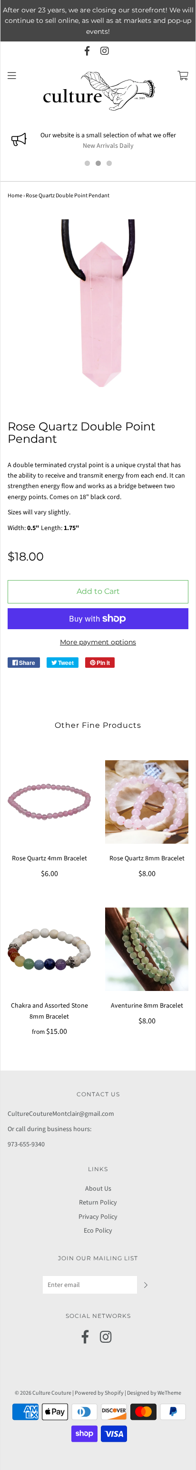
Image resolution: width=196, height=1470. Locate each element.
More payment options (98, 642)
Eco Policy (98, 1230)
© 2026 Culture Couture (43, 1393)
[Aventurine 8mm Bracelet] (146, 949)
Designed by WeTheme (154, 1393)
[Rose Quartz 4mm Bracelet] (49, 802)
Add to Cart (98, 591)
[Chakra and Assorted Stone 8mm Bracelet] (49, 949)
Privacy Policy (98, 1217)
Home (15, 196)
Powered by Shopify (99, 1393)
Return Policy (98, 1202)
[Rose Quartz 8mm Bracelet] (146, 802)
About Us (98, 1189)
